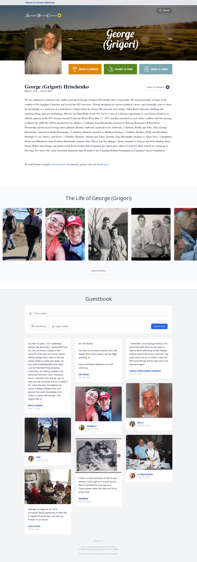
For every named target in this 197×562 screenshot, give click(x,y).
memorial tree (59, 164)
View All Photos (98, 270)
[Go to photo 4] (148, 416)
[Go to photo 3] (100, 471)
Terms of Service (106, 549)
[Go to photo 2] (98, 471)
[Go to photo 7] (153, 416)
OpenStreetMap (101, 554)
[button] (48, 435)
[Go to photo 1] (96, 471)
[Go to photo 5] (150, 416)
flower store (103, 164)
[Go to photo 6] (151, 416)
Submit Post (159, 326)
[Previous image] (78, 455)
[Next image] (119, 455)
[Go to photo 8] (155, 416)
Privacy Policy (90, 549)
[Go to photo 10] (156, 467)
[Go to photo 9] (155, 467)
